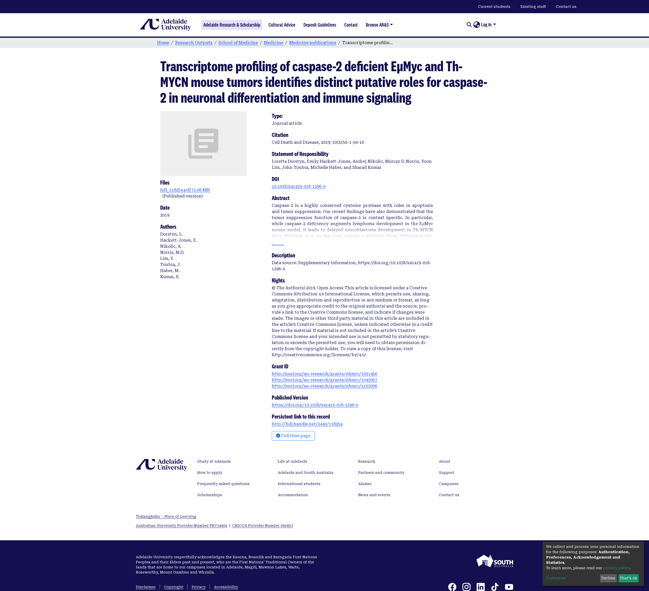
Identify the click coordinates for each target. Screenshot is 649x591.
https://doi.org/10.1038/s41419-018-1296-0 (315, 405)
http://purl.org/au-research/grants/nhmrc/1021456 (324, 373)
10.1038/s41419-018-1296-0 (299, 186)
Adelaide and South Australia (305, 473)
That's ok (628, 578)
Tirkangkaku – (166, 516)
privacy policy (616, 568)
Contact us (566, 7)
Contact (351, 25)
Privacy (199, 587)
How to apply (209, 473)
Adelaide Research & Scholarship (231, 25)
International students (299, 484)
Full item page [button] (295, 435)
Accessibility (226, 587)
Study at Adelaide (214, 461)
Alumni (365, 484)
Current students (494, 7)
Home (163, 42)
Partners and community (381, 473)
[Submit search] (469, 25)
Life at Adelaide (292, 461)
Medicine (273, 42)
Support (446, 473)
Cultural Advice (281, 25)
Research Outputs (193, 42)
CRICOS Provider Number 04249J (262, 526)
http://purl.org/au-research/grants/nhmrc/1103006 (324, 386)
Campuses (448, 484)
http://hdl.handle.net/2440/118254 (307, 424)
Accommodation (293, 495)
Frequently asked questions (223, 484)
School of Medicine (238, 42)
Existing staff (533, 7)
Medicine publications (312, 42)
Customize (556, 578)
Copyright (173, 587)
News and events (374, 495)
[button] (476, 25)
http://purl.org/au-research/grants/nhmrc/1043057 (324, 380)
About (444, 461)
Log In (486, 25)
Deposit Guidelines (319, 25)
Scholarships (209, 495)
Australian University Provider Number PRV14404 (181, 526)
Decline (608, 578)
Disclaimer (146, 587)
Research (366, 461)
